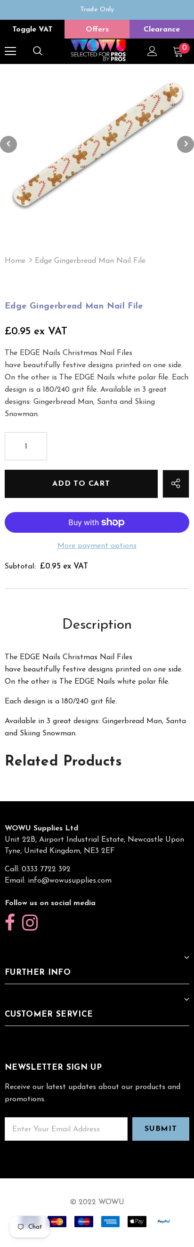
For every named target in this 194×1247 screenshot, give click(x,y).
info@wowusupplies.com (70, 880)
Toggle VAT (32, 29)
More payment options (97, 546)
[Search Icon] (37, 51)
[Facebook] (10, 923)
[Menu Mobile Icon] (10, 51)
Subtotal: (20, 566)
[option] (97, 10)
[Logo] (98, 51)
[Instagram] (30, 923)
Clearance (162, 29)
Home (15, 261)
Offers (97, 29)
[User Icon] (152, 51)
